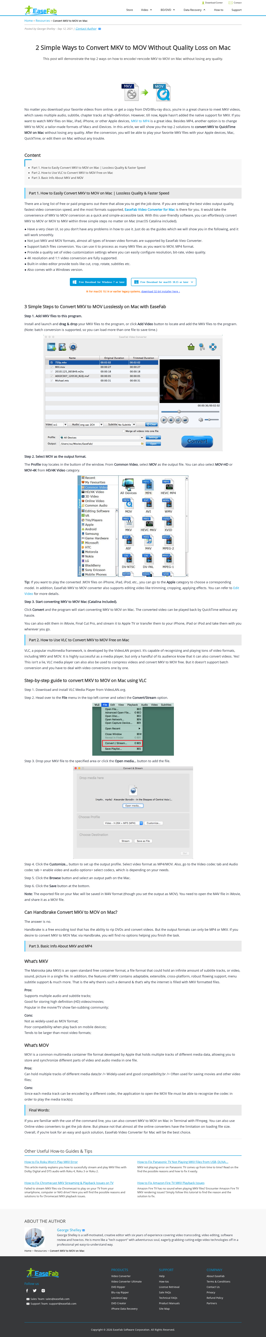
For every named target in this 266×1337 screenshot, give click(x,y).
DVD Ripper (118, 1287)
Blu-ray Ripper (120, 1292)
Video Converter (121, 1276)
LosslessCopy (119, 1298)
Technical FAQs (168, 1298)
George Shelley (69, 1230)
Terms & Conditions (218, 1281)
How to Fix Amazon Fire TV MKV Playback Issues (170, 1183)
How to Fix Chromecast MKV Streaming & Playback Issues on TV (68, 1183)
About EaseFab (216, 1276)
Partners (212, 1303)
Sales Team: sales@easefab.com (49, 1299)
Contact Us (213, 1287)
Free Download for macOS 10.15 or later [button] (164, 282)
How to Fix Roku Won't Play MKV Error (51, 1162)
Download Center (214, 2)
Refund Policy (215, 1298)
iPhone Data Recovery (124, 1308)
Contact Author (85, 29)
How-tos (164, 1281)
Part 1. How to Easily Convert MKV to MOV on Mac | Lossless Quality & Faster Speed (88, 168)
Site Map (164, 1308)
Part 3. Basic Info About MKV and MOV (57, 178)
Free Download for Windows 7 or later (101, 282)
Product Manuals (169, 1303)
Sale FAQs (165, 1292)
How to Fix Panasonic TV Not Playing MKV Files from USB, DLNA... (182, 1162)
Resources (43, 21)
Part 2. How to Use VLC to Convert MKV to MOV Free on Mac (72, 173)
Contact (237, 2)
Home (28, 21)
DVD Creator (118, 1303)
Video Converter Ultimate (126, 1281)
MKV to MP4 (140, 121)
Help (162, 1276)
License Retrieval (169, 1287)
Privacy (211, 1292)
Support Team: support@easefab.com (53, 1303)
